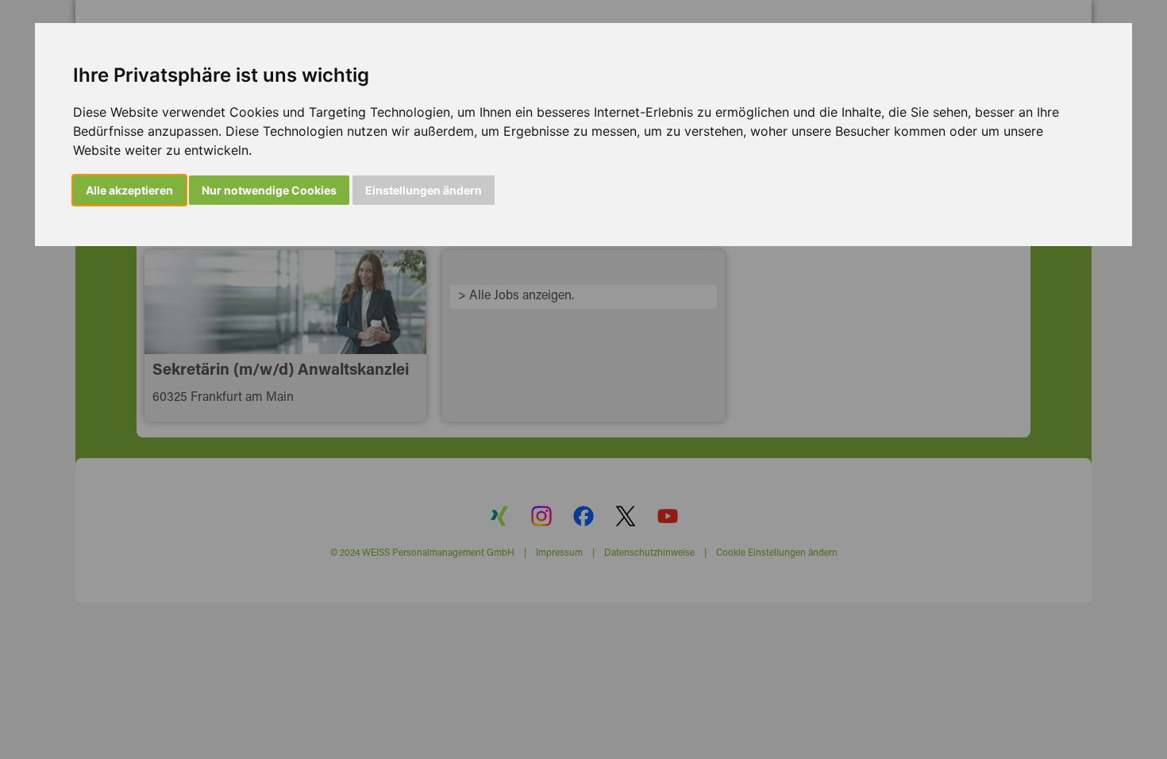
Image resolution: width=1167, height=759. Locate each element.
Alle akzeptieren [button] (129, 190)
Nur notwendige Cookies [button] (269, 190)
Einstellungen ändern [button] (423, 190)
